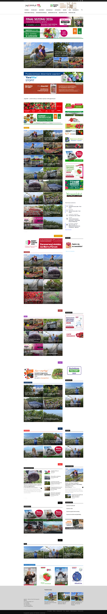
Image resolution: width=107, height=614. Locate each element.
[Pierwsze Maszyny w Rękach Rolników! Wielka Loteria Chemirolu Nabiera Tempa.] (33, 161)
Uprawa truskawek (70, 505)
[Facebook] (79, 1)
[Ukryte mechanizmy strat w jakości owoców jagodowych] (33, 186)
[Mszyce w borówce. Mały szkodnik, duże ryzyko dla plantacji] (53, 161)
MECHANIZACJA (27, 506)
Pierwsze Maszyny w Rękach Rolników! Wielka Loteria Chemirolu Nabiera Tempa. (33, 163)
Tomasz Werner (27, 178)
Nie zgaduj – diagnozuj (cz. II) (50, 289)
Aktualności (26, 127)
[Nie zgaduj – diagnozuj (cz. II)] (53, 285)
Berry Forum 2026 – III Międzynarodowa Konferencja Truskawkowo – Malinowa (74, 226)
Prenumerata (76, 9)
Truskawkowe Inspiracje (41, 12)
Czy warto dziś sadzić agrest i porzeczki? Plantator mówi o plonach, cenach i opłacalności (33, 176)
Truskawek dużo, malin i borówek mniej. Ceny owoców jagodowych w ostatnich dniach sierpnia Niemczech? (52, 151)
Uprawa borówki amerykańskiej (73, 514)
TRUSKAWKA (26, 252)
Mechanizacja (49, 9)
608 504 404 (43, 612)
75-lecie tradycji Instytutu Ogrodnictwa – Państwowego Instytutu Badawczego (74, 220)
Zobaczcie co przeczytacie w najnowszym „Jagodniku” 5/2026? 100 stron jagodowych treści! (52, 517)
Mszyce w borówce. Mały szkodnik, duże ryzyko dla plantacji (52, 164)
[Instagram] (80, 1)
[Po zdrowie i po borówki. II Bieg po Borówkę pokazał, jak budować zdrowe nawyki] (47, 483)
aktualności (27, 59)
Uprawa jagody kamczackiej (72, 511)
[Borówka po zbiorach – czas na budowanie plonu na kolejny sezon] (53, 223)
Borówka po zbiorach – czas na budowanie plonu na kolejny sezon (51, 226)
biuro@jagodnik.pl (29, 606)
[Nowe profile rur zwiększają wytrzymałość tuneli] (47, 478)
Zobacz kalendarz (68, 229)
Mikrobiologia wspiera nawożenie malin (33, 202)
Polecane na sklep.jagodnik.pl (29, 564)
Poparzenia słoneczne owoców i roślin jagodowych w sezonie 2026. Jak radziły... (56, 488)
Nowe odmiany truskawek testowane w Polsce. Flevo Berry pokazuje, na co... (73, 484)
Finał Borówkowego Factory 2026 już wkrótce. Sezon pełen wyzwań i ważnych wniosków (52, 201)
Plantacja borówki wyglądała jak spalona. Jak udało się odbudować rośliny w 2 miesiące (51, 138)
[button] (82, 10)
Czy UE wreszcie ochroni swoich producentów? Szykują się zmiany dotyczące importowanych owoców (32, 213)
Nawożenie (41, 9)
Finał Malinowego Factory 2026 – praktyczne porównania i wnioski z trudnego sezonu (32, 225)
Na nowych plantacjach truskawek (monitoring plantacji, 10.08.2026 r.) (52, 301)
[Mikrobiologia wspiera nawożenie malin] (33, 198)
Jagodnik (45, 141)
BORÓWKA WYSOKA (28, 382)
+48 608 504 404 (28, 605)
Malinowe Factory (63, 12)
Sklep (70, 9)
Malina (25, 316)
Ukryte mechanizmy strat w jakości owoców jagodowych (32, 188)
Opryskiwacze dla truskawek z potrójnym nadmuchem (31, 530)
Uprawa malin (69, 508)
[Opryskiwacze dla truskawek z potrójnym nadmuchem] (33, 527)
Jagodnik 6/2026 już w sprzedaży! (51, 455)
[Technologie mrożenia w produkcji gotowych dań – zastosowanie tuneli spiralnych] (53, 527)
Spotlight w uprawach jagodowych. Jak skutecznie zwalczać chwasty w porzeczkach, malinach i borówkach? (52, 441)
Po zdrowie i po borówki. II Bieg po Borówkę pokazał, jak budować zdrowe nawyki (56, 482)
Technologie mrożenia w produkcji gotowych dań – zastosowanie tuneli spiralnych (52, 530)
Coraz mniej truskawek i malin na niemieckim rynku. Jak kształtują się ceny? (33, 300)
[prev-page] (24, 231)
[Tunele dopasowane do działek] (33, 285)
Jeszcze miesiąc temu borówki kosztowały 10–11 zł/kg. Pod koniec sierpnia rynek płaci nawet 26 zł (52, 188)
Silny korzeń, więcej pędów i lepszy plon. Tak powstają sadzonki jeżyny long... (56, 494)
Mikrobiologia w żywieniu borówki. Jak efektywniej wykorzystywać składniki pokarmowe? (52, 213)
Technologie (34, 9)
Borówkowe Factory (52, 12)
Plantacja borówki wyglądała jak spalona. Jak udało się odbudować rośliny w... (77, 495)
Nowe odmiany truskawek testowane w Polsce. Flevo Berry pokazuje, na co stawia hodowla (33, 138)
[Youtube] (82, 1)
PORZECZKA (26, 430)
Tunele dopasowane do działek (31, 289)
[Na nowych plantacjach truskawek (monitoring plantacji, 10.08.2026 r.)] (53, 298)
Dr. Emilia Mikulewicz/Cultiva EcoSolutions (32, 190)
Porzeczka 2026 (72, 12)
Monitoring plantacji (29, 12)
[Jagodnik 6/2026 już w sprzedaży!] (53, 451)
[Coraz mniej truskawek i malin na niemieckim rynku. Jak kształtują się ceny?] (33, 298)
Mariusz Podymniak (28, 66)
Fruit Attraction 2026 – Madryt (74, 215)
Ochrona (26, 9)
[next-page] (26, 231)
